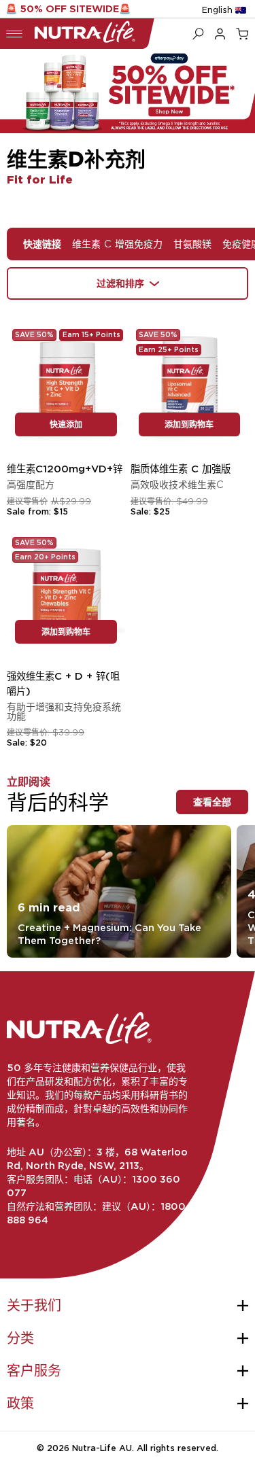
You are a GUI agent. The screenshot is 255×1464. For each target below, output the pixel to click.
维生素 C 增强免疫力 (117, 243)
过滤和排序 (120, 283)
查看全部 (212, 801)
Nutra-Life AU (102, 1447)
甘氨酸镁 (192, 243)
